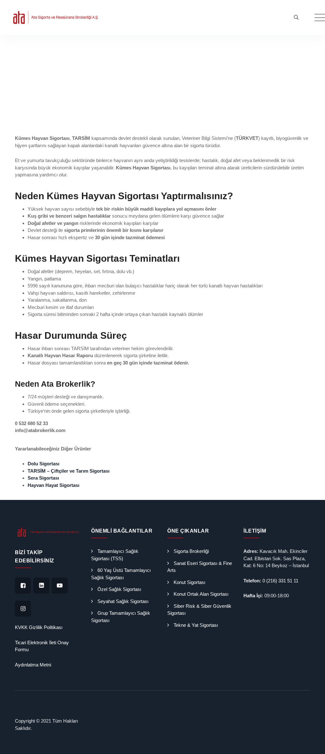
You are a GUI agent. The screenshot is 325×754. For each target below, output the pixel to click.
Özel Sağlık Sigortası (119, 589)
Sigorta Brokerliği (191, 551)
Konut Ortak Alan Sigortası (201, 594)
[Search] (296, 17)
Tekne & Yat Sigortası (196, 625)
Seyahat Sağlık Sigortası (123, 601)
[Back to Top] (311, 744)
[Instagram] (23, 609)
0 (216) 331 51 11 (280, 580)
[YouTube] (60, 585)
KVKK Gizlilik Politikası (39, 627)
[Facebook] (23, 585)
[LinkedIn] (41, 585)
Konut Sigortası (189, 582)
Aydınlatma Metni (33, 664)
